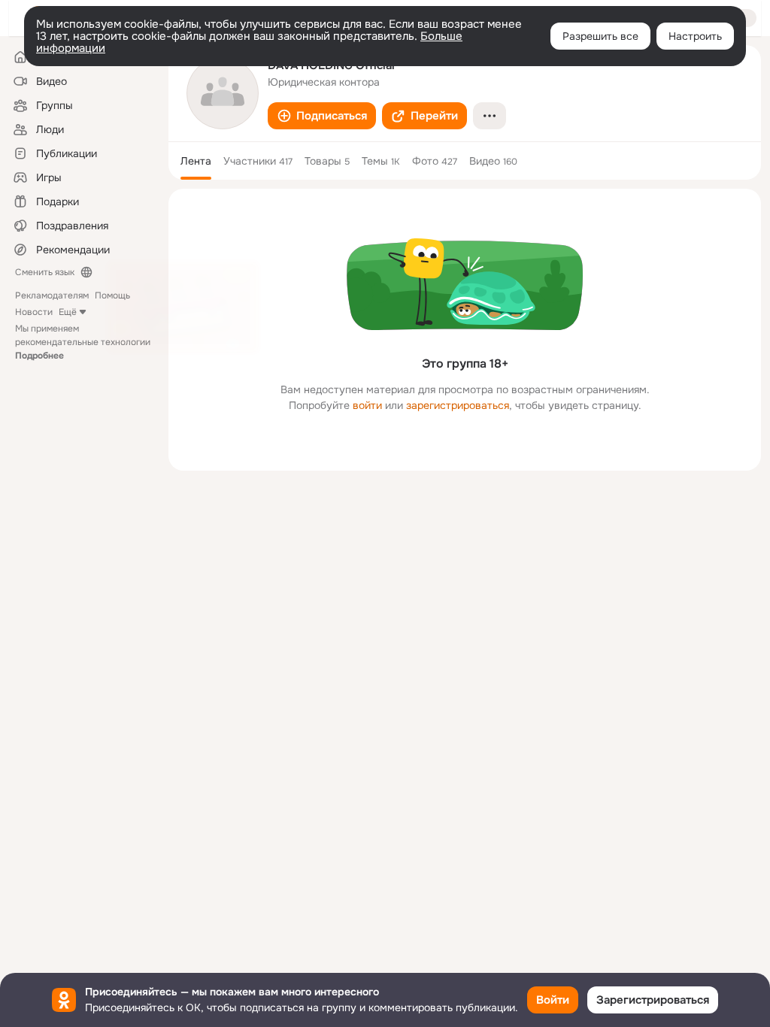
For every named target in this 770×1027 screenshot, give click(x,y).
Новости (34, 312)
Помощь (112, 295)
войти (367, 405)
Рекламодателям (52, 295)
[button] (322, 115)
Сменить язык (44, 272)
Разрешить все (600, 36)
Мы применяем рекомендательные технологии (82, 342)
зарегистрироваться (457, 405)
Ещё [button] (68, 312)
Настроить (695, 36)
